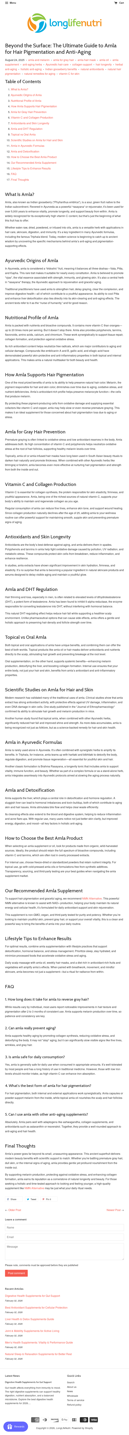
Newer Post (114, 1210)
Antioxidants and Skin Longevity (30, 123)
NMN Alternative (92, 898)
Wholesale (72, 1395)
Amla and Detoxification (25, 151)
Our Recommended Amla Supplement (33, 163)
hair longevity (104, 64)
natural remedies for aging (39, 74)
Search (71, 1382)
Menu (12, 2)
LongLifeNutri (63, 1428)
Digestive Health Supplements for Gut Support (32, 1296)
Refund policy (74, 1404)
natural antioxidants (92, 69)
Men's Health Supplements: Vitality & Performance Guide (39, 1342)
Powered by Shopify (82, 1428)
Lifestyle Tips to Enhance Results (31, 168)
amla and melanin (39, 60)
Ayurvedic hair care (57, 64)
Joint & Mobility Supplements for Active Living (32, 1331)
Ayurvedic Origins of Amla (26, 95)
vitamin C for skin (69, 74)
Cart (121, 2)
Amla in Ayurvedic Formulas (27, 146)
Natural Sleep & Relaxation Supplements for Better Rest (38, 1354)
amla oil (104, 60)
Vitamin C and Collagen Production (32, 117)
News (70, 1391)
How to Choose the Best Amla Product (34, 157)
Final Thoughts (20, 180)
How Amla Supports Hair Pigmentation (34, 106)
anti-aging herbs (32, 64)
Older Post (14, 1210)
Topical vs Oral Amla (23, 134)
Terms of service (75, 1400)
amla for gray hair (63, 60)
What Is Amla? (19, 89)
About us (71, 1386)
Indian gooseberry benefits (61, 69)
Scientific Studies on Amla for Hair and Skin (37, 140)
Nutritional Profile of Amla (26, 101)
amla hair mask (87, 60)
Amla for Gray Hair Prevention (29, 112)
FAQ (13, 174)
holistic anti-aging (31, 69)
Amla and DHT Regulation (26, 129)
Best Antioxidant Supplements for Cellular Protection (36, 1307)
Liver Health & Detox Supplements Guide (29, 1319)
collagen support (82, 64)
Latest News (12, 1375)
